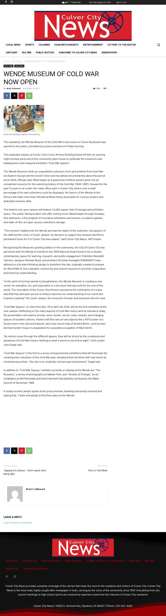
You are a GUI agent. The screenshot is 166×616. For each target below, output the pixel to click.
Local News (19, 66)
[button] (158, 45)
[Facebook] (7, 96)
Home (6, 61)
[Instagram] (15, 576)
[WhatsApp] (29, 96)
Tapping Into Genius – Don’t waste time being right (25, 472)
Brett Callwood (13, 88)
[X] (14, 96)
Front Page (17, 61)
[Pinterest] (21, 96)
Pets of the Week (97, 470)
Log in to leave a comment (18, 522)
